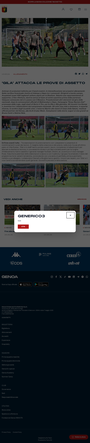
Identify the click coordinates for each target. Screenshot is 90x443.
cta (23, 226)
